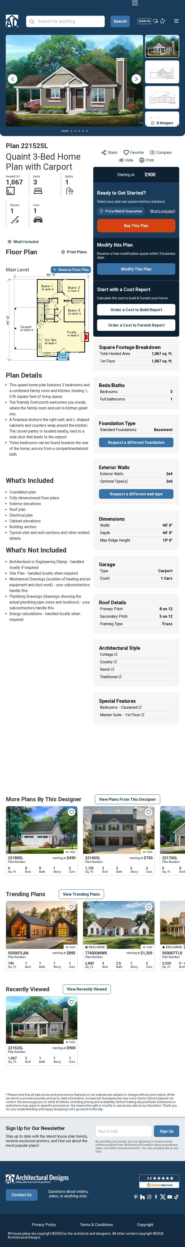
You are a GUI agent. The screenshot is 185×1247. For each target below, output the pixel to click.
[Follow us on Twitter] (163, 1197)
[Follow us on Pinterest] (136, 1197)
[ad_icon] (12, 21)
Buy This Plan (136, 225)
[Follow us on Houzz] (142, 1197)
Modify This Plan (136, 269)
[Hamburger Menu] (176, 21)
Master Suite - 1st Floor (120, 715)
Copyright (145, 1224)
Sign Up (166, 1131)
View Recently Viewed (87, 989)
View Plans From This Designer (127, 799)
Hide (129, 160)
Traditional (108, 677)
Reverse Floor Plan (74, 270)
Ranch (105, 669)
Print (150, 160)
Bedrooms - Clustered (118, 707)
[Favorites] (155, 21)
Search (120, 21)
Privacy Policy (44, 1224)
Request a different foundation (136, 442)
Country (106, 662)
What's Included (26, 242)
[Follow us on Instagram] (149, 1197)
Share (112, 152)
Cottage (106, 654)
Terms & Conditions (96, 1224)
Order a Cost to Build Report (136, 310)
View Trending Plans (81, 894)
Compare (164, 152)
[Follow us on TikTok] (176, 1197)
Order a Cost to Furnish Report (136, 325)
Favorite (137, 152)
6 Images (165, 123)
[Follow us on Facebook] (156, 1197)
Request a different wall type (136, 494)
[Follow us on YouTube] (169, 1197)
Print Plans (77, 252)
